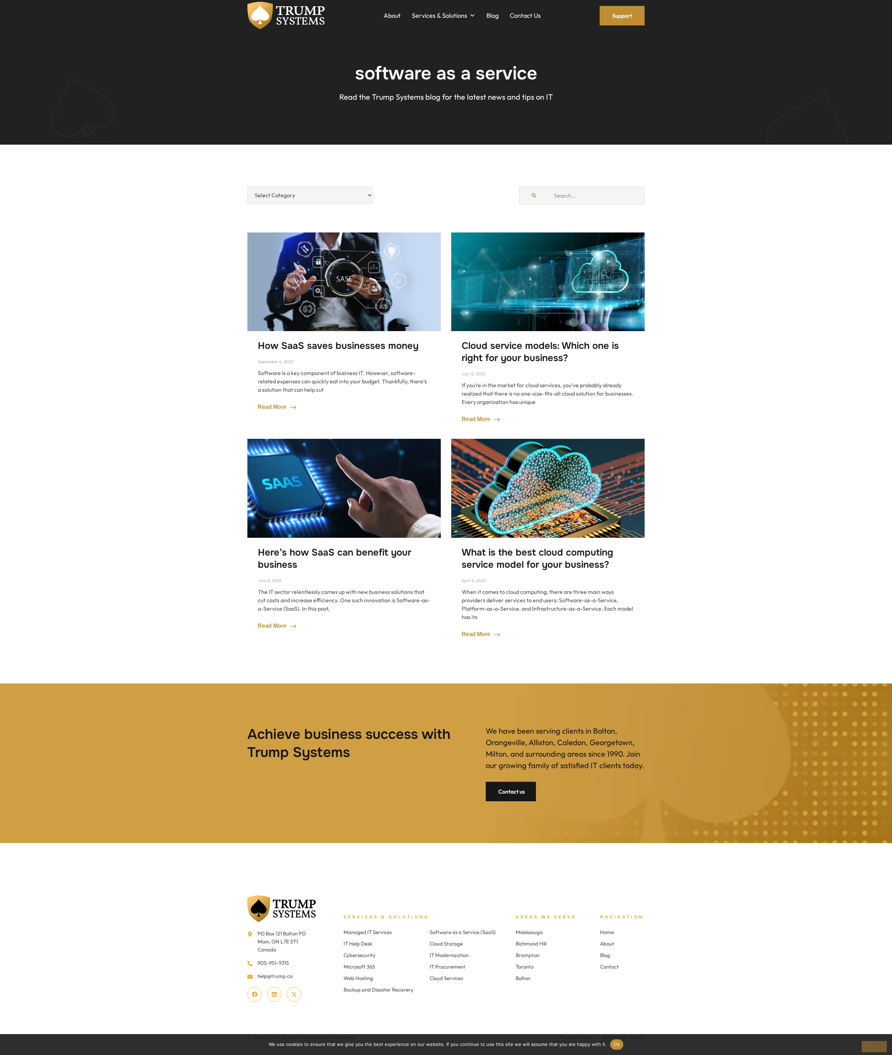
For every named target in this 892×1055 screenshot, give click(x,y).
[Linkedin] (274, 994)
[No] (874, 1046)
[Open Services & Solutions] (472, 16)
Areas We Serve (546, 917)
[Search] (534, 195)
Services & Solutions (386, 917)
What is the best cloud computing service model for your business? (537, 558)
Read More (273, 407)
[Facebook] (254, 994)
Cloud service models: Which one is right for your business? (540, 352)
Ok (617, 1044)
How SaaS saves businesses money (338, 346)
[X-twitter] (294, 994)
